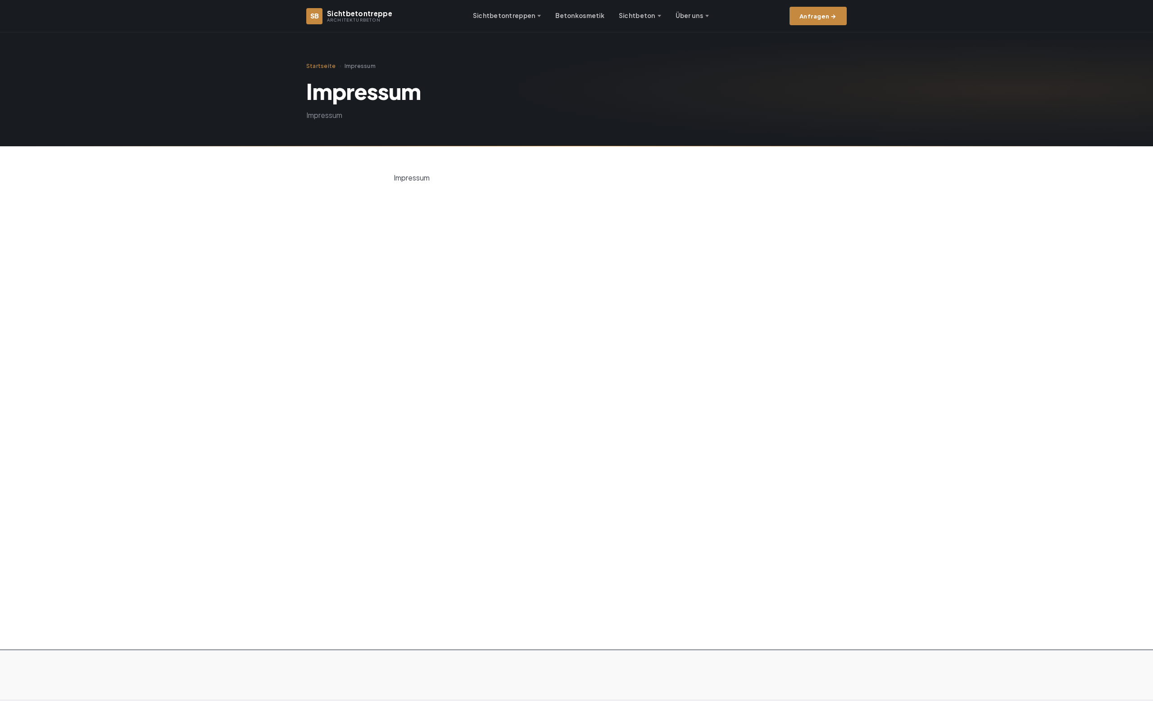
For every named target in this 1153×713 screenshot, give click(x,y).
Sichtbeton (637, 15)
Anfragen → (818, 16)
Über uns (689, 15)
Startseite (321, 65)
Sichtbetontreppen (504, 15)
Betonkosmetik (579, 15)
